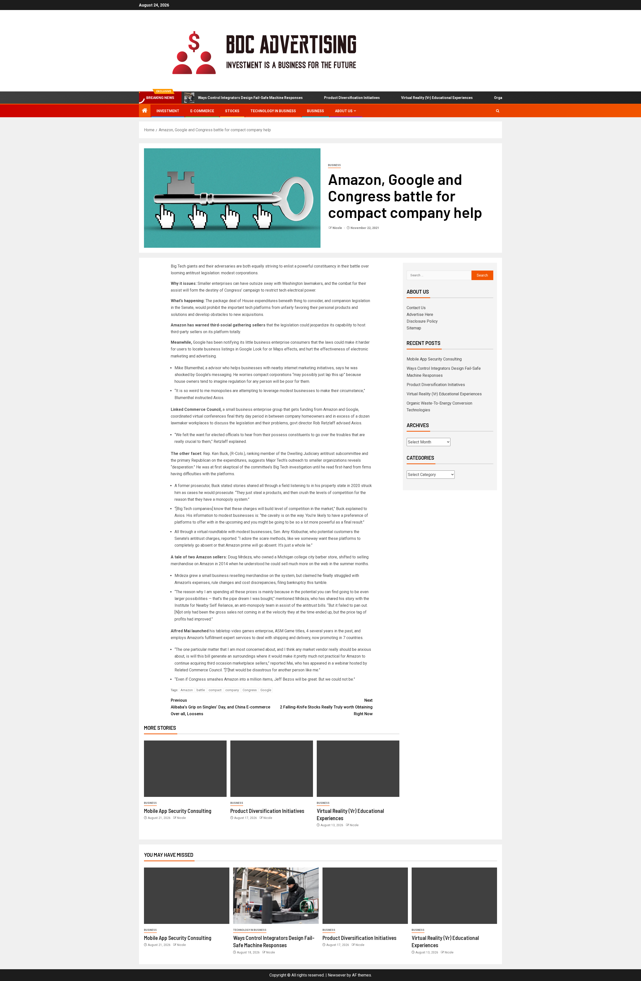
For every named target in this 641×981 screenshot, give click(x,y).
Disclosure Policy (422, 321)
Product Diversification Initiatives (330, 98)
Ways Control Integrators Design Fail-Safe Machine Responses (228, 98)
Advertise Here (420, 314)
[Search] (498, 111)
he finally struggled (334, 575)
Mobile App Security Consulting (177, 810)
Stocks (232, 111)
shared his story (340, 598)
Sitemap (414, 328)
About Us (344, 111)
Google (265, 690)
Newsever (337, 975)
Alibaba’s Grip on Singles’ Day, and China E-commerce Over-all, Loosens (220, 707)
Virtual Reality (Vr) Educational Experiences (415, 98)
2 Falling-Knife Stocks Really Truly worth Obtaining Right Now (326, 707)
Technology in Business (273, 111)
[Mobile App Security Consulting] (185, 769)
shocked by (185, 374)
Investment (167, 111)
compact (215, 690)
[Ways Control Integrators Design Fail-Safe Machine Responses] (275, 896)
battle (201, 690)
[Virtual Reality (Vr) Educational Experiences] (358, 769)
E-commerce (202, 111)
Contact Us (416, 307)
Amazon (187, 690)
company (232, 690)
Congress (250, 690)
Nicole (338, 228)
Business (315, 111)
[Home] (144, 110)
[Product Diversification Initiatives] (271, 769)
